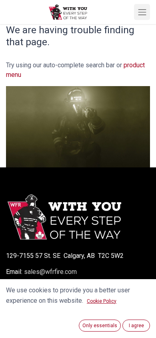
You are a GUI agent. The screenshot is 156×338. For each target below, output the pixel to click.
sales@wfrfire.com (50, 272)
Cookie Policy (101, 301)
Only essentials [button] (99, 325)
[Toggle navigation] (142, 12)
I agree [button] (136, 325)
